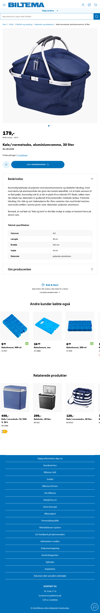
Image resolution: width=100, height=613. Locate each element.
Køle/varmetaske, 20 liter (79, 419)
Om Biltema (50, 492)
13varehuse (22, 155)
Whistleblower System (50, 527)
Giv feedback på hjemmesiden (50, 534)
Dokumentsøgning (50, 548)
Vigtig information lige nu (50, 458)
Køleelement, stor (42, 347)
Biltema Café (50, 472)
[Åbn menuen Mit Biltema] (83, 5)
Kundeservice (50, 465)
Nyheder (50, 561)
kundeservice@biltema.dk (50, 595)
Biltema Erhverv (50, 486)
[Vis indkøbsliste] (89, 5)
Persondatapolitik (50, 520)
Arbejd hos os (50, 499)
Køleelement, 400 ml (11, 347)
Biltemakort (50, 513)
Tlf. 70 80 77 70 (50, 591)
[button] (50, 10)
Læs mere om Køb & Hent (49, 292)
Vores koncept (50, 506)
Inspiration (50, 568)
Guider (50, 479)
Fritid (11, 24)
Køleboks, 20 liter (42, 419)
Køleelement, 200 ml (76, 347)
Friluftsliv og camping (23, 24)
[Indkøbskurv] (95, 5)
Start (4, 24)
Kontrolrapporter (50, 555)
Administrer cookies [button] (50, 541)
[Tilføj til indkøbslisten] (6, 164)
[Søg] (96, 16)
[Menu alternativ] (4, 5)
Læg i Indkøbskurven (36, 164)
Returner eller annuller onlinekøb (50, 575)
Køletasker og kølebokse (44, 24)
